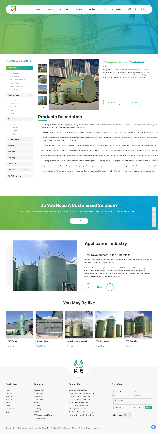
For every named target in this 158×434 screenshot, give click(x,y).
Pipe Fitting (12, 119)
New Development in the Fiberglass (107, 255)
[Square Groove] (49, 324)
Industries (78, 9)
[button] (42, 61)
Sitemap (75, 428)
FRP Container (14, 73)
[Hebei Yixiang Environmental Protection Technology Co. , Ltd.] (13, 9)
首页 (129, 9)
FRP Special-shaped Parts (18, 170)
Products (50, 9)
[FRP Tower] (19, 324)
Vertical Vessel (14, 76)
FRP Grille (11, 152)
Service (92, 9)
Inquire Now (111, 102)
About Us (64, 9)
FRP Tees (13, 124)
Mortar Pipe (14, 107)
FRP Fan (11, 146)
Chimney (12, 113)
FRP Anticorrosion (15, 176)
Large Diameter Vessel (17, 80)
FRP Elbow (13, 131)
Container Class (14, 68)
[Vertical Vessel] (108, 324)
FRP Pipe (13, 100)
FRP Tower (13, 89)
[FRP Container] (138, 324)
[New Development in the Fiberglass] (45, 265)
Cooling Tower (13, 139)
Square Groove (15, 83)
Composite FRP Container (18, 86)
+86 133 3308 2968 (83, 396)
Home (38, 9)
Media (103, 9)
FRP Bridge (12, 158)
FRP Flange (13, 134)
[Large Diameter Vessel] (79, 324)
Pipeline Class (13, 95)
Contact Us (116, 9)
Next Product (133, 102)
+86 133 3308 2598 (83, 399)
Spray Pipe (13, 110)
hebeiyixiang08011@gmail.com (84, 393)
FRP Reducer (14, 127)
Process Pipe (14, 104)
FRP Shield (12, 164)
